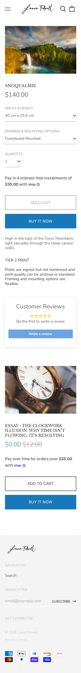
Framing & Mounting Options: (32, 131)
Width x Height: (19, 108)
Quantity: (14, 154)
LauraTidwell (27, 632)
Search (10, 575)
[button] (63, 9)
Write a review (40, 334)
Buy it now (40, 221)
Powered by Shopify (16, 639)
